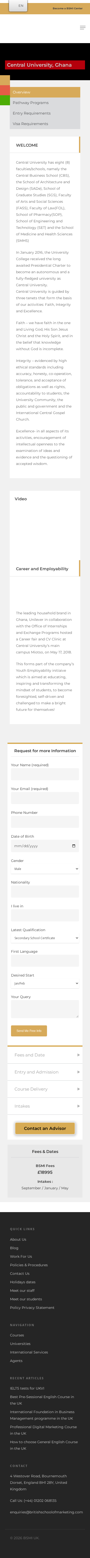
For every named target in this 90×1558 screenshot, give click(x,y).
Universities (20, 1343)
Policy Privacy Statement (32, 1307)
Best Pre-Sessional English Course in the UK (42, 1400)
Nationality (20, 882)
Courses (17, 1335)
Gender (17, 860)
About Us (18, 1239)
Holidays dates (23, 1282)
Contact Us (20, 1273)
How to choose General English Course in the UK (44, 1445)
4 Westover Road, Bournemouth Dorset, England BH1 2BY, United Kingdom (38, 1482)
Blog (14, 1248)
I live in (17, 906)
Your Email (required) (29, 789)
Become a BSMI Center (67, 8)
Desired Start (22, 975)
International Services (29, 1352)
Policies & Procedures (29, 1265)
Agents (16, 1360)
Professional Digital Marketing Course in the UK (43, 1430)
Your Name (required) (30, 765)
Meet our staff (22, 1290)
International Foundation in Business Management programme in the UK (42, 1415)
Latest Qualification (28, 930)
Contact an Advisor (45, 1128)
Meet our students (26, 1299)
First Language (24, 951)
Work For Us (21, 1256)
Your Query (21, 997)
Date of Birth (22, 836)
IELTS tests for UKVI (27, 1388)
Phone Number (24, 812)
